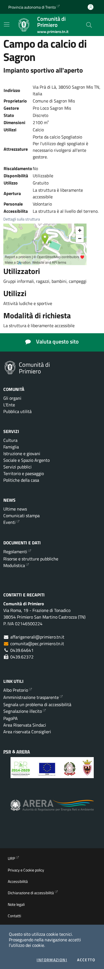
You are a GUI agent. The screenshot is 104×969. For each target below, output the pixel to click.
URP (11, 858)
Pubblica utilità (17, 411)
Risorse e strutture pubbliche (30, 558)
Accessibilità (18, 881)
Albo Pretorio (15, 690)
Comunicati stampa (21, 515)
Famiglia (11, 447)
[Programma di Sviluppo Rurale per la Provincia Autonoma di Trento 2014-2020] (52, 771)
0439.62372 (22, 656)
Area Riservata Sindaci (24, 725)
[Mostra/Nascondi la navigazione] (6, 24)
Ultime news (15, 509)
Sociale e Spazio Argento (26, 460)
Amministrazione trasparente (31, 697)
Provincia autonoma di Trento (32, 7)
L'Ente (9, 404)
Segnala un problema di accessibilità (37, 704)
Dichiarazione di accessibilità (31, 893)
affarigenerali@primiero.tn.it (37, 637)
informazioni (52, 960)
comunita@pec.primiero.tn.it (37, 643)
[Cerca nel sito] (89, 25)
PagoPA (10, 718)
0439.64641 (22, 650)
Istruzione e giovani (21, 453)
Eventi (9, 522)
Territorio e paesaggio (23, 473)
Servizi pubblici (17, 466)
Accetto (86, 960)
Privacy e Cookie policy (26, 870)
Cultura (10, 440)
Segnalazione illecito (22, 711)
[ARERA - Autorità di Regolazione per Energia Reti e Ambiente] (52, 809)
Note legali (16, 904)
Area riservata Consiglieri (27, 731)
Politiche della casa (21, 480)
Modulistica (14, 565)
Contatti (14, 916)
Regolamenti (15, 551)
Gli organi (12, 398)
